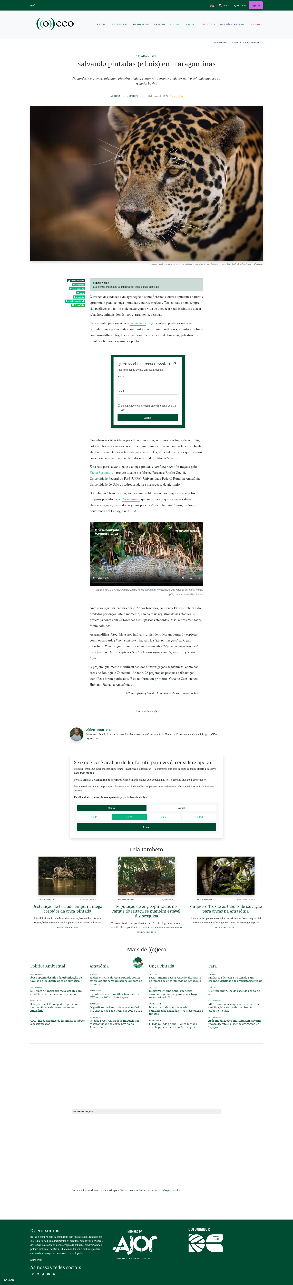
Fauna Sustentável (102, 472)
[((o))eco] (55, 24)
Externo (34, 1017)
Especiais (159, 24)
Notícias (101, 24)
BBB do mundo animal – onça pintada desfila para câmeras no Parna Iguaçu (173, 1025)
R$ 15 (94, 817)
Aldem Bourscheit (124, 96)
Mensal (111, 808)
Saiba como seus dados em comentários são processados (150, 1190)
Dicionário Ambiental (233, 24)
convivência (138, 323)
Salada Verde (141, 24)
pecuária (80, 296)
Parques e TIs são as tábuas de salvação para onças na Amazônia (225, 908)
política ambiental (76, 301)
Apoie (256, 5)
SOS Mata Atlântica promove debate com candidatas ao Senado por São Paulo (56, 992)
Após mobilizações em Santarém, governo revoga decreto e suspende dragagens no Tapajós (234, 1024)
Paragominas (131, 499)
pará (82, 292)
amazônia (79, 284)
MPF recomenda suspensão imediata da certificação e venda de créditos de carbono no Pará (233, 1007)
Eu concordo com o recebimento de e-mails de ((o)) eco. (148, 407)
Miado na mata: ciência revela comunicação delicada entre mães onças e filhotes (176, 1010)
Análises (191, 24)
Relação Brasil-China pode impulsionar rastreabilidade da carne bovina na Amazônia (55, 1007)
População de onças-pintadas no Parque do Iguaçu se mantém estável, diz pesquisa (146, 911)
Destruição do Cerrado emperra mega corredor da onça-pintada (67, 908)
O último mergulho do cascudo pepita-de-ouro (234, 992)
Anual (181, 808)
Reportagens (119, 24)
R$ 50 (164, 817)
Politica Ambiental (252, 42)
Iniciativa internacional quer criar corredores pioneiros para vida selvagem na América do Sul (174, 994)
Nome (121, 376)
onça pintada (78, 288)
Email (121, 391)
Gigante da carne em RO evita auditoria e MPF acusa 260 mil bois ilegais (115, 995)
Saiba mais (36, 1259)
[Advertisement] (235, 629)
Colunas (175, 24)
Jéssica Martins (146, 932)
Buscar (225, 5)
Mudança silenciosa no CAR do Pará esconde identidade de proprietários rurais (235, 979)
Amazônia (79, 305)
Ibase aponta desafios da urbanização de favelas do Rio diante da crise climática (56, 979)
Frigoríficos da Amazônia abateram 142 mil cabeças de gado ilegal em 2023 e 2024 (116, 1008)
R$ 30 (129, 817)
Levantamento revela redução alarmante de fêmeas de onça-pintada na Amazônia (175, 979)
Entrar (9, 1279)
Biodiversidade (221, 42)
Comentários (144, 711)
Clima (235, 42)
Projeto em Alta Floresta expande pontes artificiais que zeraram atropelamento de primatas (116, 980)
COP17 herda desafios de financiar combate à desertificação (57, 1022)
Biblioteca (208, 24)
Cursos (255, 24)
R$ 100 (199, 817)
